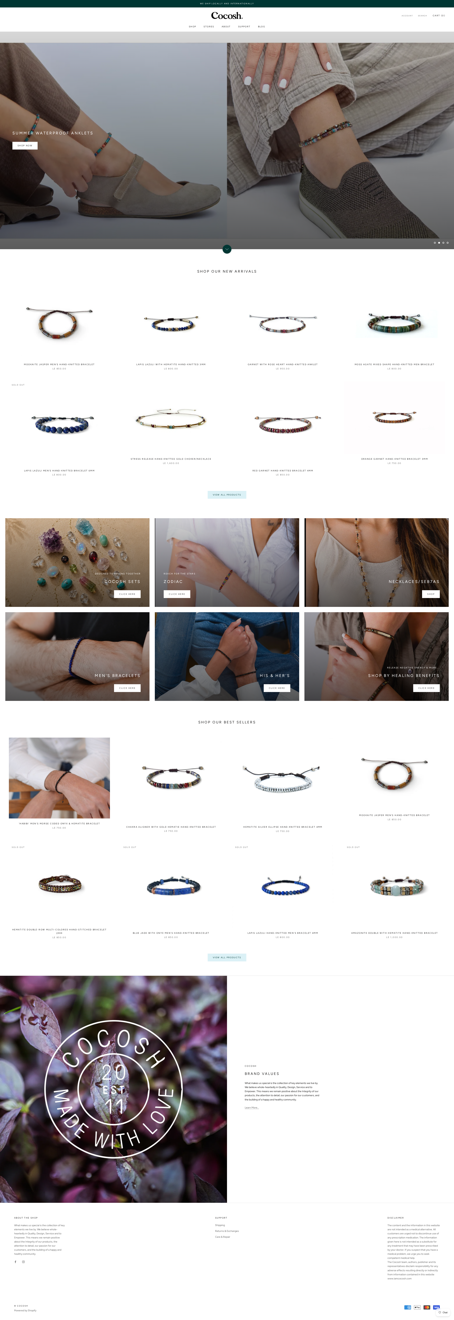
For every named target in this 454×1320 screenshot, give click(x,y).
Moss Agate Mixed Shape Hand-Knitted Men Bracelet (394, 364)
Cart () (439, 15)
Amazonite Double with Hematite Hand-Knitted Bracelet (394, 933)
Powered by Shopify (25, 1310)
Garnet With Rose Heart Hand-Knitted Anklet (283, 364)
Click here (127, 594)
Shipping (220, 1225)
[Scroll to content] (227, 249)
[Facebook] (15, 1262)
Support (244, 26)
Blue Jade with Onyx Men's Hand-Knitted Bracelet (171, 933)
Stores (209, 26)
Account (407, 16)
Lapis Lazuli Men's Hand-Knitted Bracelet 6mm (59, 470)
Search (422, 16)
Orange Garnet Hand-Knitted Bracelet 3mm (394, 459)
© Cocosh (21, 1306)
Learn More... (252, 1107)
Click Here (426, 688)
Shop (192, 26)
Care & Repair (222, 1236)
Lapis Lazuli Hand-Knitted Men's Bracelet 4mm (283, 933)
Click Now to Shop (32, 233)
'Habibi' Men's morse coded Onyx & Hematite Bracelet (59, 823)
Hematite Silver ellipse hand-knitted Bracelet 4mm (282, 827)
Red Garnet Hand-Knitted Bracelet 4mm (283, 470)
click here (127, 688)
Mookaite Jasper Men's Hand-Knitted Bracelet (59, 364)
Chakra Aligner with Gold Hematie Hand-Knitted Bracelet (171, 827)
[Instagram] (23, 1262)
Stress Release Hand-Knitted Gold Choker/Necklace (171, 459)
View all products (227, 495)
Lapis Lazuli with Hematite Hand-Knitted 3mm (171, 364)
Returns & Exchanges (227, 1231)
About (226, 26)
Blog (261, 26)
